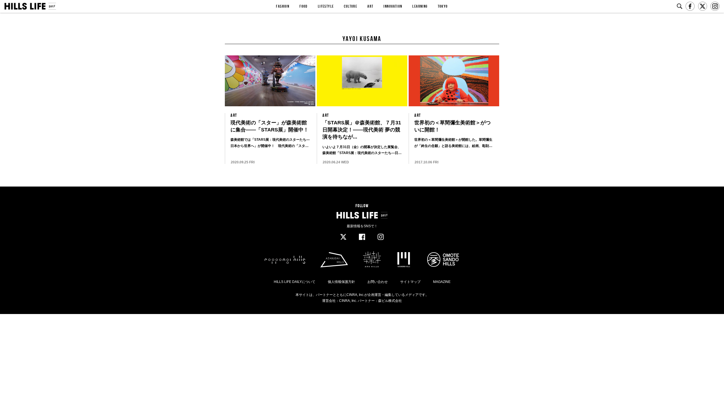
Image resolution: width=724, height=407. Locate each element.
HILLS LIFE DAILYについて (294, 282)
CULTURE (350, 6)
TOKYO (443, 6)
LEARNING (419, 6)
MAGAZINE (442, 282)
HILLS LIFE (30, 6)
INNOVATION (392, 6)
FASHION (282, 6)
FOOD (303, 6)
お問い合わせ (377, 282)
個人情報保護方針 (341, 282)
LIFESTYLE (326, 6)
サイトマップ (410, 282)
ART (370, 6)
